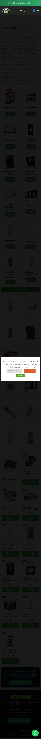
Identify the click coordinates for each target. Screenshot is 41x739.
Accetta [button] (20, 375)
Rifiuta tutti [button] (30, 371)
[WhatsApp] (35, 733)
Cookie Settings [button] (14, 371)
